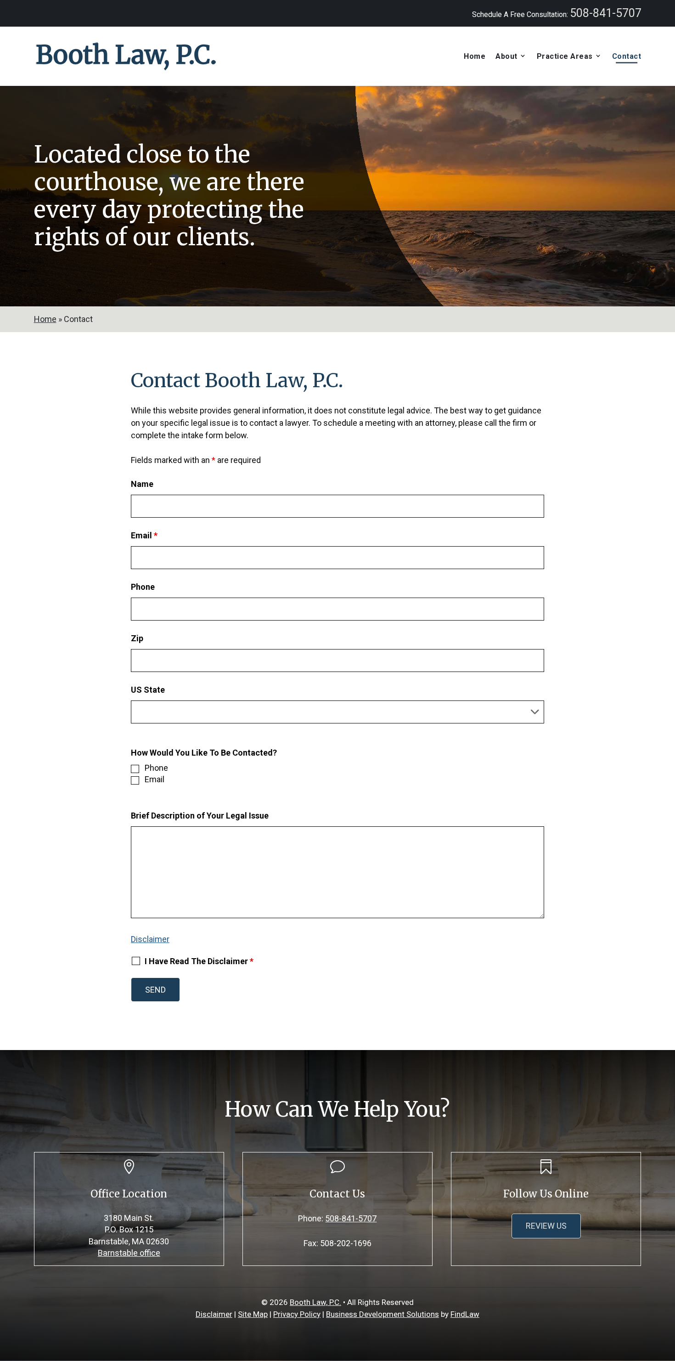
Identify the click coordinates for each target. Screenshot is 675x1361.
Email (144, 535)
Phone (143, 587)
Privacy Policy (297, 1314)
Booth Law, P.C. (315, 1302)
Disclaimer (150, 939)
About (506, 56)
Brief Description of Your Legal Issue (200, 815)
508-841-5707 (605, 13)
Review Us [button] (546, 1226)
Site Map (253, 1314)
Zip (137, 638)
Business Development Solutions (382, 1314)
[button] (666, 1294)
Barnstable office (129, 1253)
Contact (626, 56)
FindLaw (464, 1314)
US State (148, 690)
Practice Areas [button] (565, 56)
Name (142, 484)
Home (474, 56)
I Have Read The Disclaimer (199, 961)
